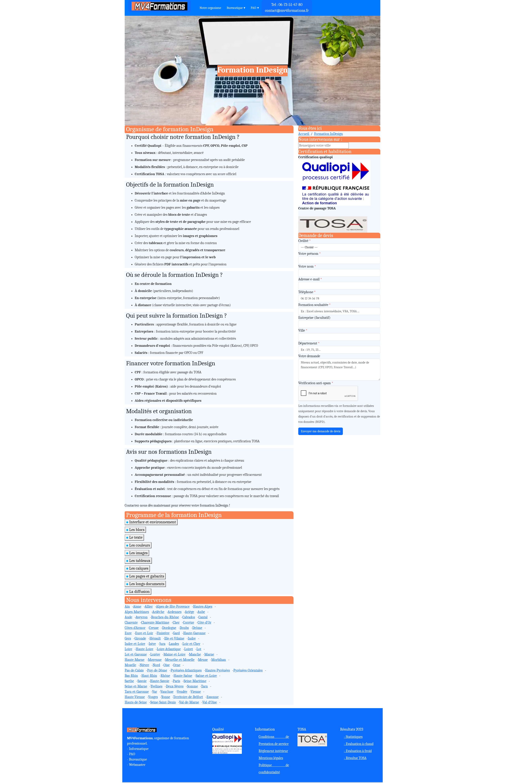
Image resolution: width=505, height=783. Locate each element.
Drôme (197, 628)
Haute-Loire (144, 649)
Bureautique (235, 8)
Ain (127, 606)
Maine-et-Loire (174, 654)
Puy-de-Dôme (157, 670)
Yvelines (156, 686)
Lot (198, 649)
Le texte (135, 537)
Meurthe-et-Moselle (180, 660)
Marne (209, 654)
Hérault (155, 638)
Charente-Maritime (155, 622)
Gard (176, 633)
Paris (176, 681)
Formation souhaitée (314, 305)
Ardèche (158, 612)
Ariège (189, 612)
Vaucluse (166, 692)
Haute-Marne (134, 660)
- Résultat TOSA (355, 758)
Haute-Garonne (194, 633)
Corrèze (188, 622)
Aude (128, 617)
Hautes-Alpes (202, 606)
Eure (128, 633)
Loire (128, 649)
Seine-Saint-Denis (163, 702)
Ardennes (174, 612)
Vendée (182, 692)
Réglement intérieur (273, 751)
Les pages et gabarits (146, 576)
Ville (302, 330)
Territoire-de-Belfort (188, 697)
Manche (195, 654)
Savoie (142, 681)
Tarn (204, 686)
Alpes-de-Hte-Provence (173, 606)
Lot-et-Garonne (136, 654)
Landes (174, 644)
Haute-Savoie (159, 681)
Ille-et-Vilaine (174, 638)
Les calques (138, 568)
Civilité (304, 241)
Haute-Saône (183, 676)
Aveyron (142, 617)
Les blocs (136, 529)
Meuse (203, 660)
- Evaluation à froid (358, 751)
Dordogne (169, 628)
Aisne (137, 606)
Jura (162, 644)
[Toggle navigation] (194, 6)
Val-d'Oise (209, 702)
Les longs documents (146, 583)
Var (154, 692)
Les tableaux (139, 560)
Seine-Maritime (195, 681)
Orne (176, 665)
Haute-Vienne (135, 697)
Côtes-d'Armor (135, 628)
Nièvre (144, 665)
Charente (131, 622)
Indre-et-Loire (135, 644)
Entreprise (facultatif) (314, 318)
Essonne (213, 697)
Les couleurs (139, 545)
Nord (156, 665)
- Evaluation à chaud (358, 744)
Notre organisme (210, 8)
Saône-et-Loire (206, 676)
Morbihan (218, 660)
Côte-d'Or (204, 622)
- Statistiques (353, 737)
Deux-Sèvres (174, 686)
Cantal (203, 617)
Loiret (188, 649)
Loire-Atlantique (169, 649)
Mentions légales (271, 758)
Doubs (184, 628)
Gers (128, 638)
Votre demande (309, 356)
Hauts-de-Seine (136, 702)
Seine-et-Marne (136, 686)
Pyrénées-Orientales (248, 670)
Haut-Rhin (149, 676)
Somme (192, 686)
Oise (167, 665)
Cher (176, 622)
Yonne (165, 697)
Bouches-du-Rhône (165, 617)
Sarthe (129, 681)
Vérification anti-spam (315, 383)
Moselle (130, 665)
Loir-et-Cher (191, 644)
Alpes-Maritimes (137, 612)
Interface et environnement (152, 522)
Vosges (153, 697)
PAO (253, 8)
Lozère (155, 654)
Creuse (154, 628)
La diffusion (139, 591)
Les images (138, 553)
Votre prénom (309, 254)
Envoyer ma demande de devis (320, 431)
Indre (192, 638)
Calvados (188, 617)
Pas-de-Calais (134, 670)
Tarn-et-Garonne (137, 692)
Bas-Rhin (131, 676)
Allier (149, 606)
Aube (201, 612)
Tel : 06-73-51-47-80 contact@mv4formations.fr (287, 7)
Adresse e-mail (310, 279)
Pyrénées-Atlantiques (186, 670)
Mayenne (155, 660)
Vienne (196, 692)
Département (309, 343)
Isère (152, 644)
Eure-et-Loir (144, 633)
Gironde (140, 638)
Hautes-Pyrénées (217, 670)
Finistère (163, 633)
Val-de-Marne (189, 702)
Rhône (165, 676)
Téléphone (307, 292)
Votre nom (307, 266)
